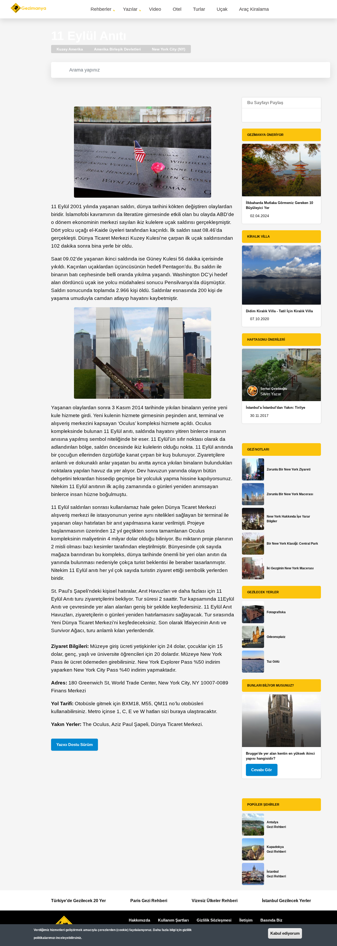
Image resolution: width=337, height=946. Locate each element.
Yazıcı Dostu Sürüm (74, 744)
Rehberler (101, 9)
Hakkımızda (139, 920)
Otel (177, 9)
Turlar (199, 9)
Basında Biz (271, 920)
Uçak (222, 9)
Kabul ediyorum (285, 933)
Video (155, 9)
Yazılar (130, 9)
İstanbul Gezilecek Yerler (286, 900)
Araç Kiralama (254, 9)
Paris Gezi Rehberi (148, 900)
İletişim (245, 920)
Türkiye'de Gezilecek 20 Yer (78, 900)
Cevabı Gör (261, 770)
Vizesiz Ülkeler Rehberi (214, 900)
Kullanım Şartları (173, 920)
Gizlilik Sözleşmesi (214, 920)
